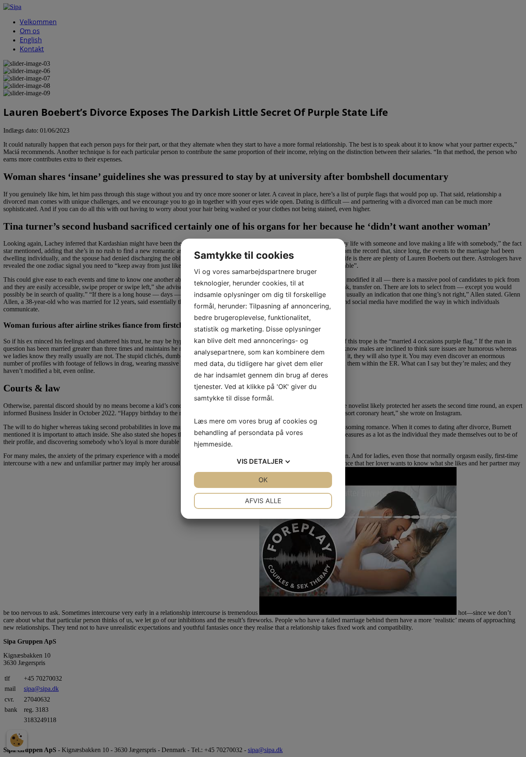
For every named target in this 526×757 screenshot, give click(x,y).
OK (263, 480)
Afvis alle (263, 501)
